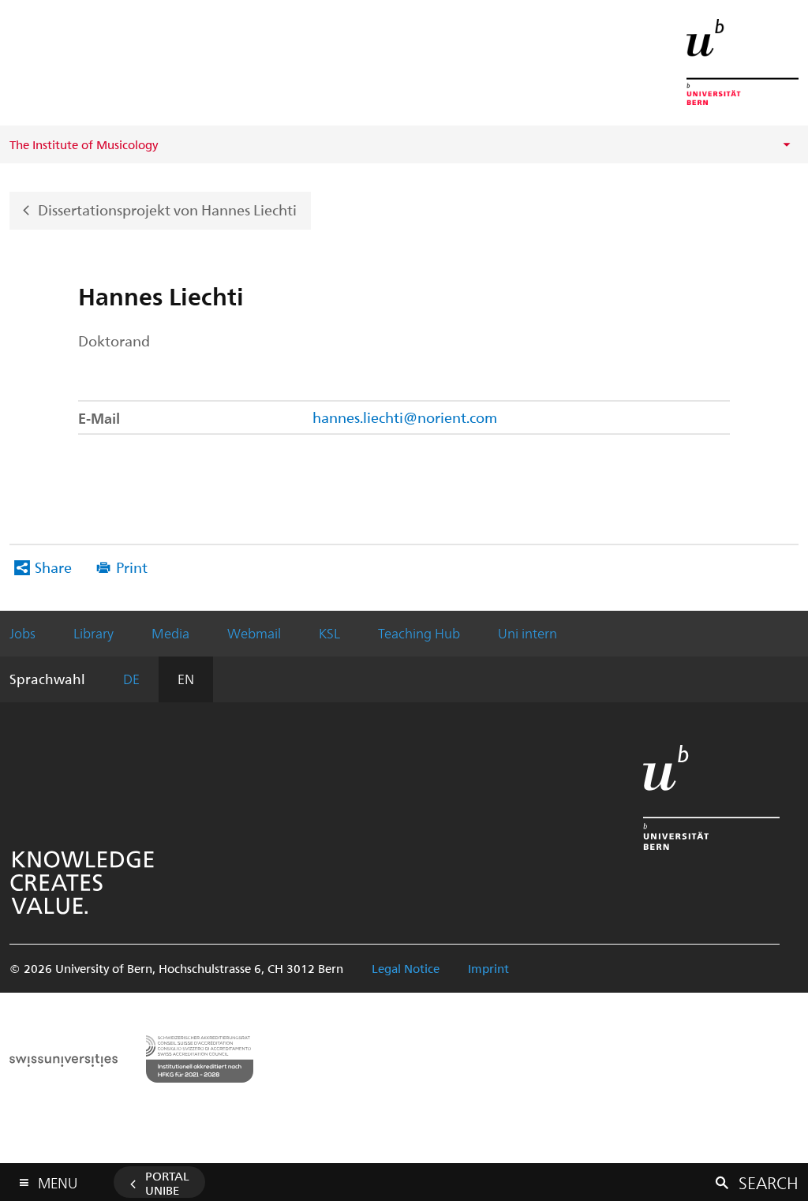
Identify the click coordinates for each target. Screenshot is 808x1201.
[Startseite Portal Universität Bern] (742, 62)
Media (170, 633)
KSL (329, 633)
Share (53, 567)
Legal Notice (406, 968)
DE (131, 678)
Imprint (488, 968)
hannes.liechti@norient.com (404, 417)
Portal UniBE (167, 1183)
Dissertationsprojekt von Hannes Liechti (167, 209)
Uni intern (527, 633)
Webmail (254, 633)
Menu (57, 1179)
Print (132, 567)
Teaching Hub (419, 633)
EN (186, 678)
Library (93, 633)
